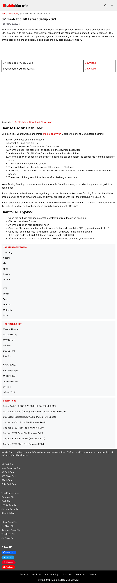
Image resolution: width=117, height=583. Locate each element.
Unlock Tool (9, 351)
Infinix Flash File (9, 522)
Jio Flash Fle (7, 538)
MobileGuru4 (52, 580)
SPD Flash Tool (10, 370)
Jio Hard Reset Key (11, 509)
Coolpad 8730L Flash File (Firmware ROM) (24, 438)
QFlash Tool (9, 392)
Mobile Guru (7, 452)
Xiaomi (6, 257)
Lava (5, 315)
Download (90, 62)
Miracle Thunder (11, 329)
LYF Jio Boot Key (10, 505)
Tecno (6, 299)
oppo (5, 268)
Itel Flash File (8, 526)
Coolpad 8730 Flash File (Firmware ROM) (23, 444)
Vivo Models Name (10, 493)
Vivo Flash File (8, 534)
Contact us (80, 574)
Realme (6, 274)
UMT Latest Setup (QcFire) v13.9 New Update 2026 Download (34, 411)
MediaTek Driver (52, 133)
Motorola (7, 310)
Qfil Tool (7, 386)
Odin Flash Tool (10, 381)
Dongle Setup (8, 513)
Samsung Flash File (11, 530)
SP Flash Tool (9, 365)
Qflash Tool (7, 480)
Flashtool (13, 13)
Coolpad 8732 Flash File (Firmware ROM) (23, 427)
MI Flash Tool (9, 376)
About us (93, 574)
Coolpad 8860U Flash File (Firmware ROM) (24, 422)
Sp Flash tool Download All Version (33, 122)
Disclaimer (67, 574)
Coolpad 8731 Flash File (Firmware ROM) (23, 433)
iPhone (6, 279)
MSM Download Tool (11, 468)
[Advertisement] (58, 51)
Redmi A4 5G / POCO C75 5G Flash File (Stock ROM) (29, 406)
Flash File (6, 501)
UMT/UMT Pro (10, 334)
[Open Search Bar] (105, 5)
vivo (5, 263)
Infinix (6, 293)
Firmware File (8, 497)
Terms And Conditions (30, 574)
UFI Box (7, 345)
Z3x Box (7, 356)
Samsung (7, 252)
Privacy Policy (51, 574)
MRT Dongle (9, 340)
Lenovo (6, 304)
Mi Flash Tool (8, 464)
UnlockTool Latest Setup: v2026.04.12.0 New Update (29, 417)
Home (4, 13)
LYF (5, 288)
